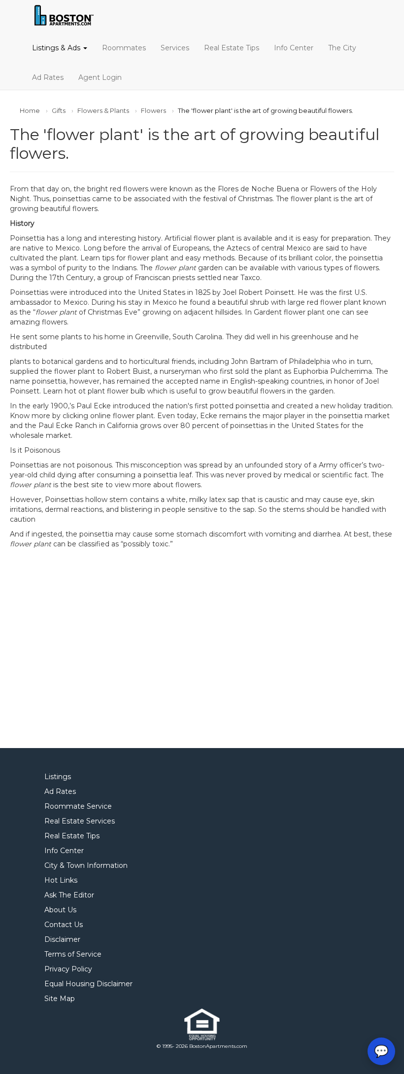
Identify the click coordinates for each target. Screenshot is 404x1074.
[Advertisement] (202, 643)
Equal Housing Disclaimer (88, 983)
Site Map (59, 998)
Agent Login (100, 77)
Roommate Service (78, 806)
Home (30, 110)
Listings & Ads (57, 47)
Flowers (153, 110)
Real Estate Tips (231, 47)
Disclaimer (62, 939)
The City (342, 47)
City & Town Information (86, 865)
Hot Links (60, 880)
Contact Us (63, 924)
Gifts (59, 110)
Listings (57, 776)
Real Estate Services (79, 821)
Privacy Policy (68, 969)
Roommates (124, 47)
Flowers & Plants (103, 110)
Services (175, 47)
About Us (60, 909)
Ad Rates (48, 77)
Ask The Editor (69, 895)
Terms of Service (72, 954)
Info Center (293, 47)
